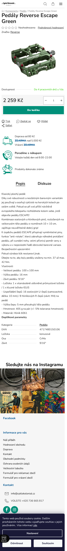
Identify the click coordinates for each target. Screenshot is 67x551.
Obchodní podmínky (14, 459)
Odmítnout (16, 543)
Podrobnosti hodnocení (51, 27)
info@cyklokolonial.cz (23, 493)
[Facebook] (6, 509)
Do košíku (33, 110)
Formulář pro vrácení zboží (18, 478)
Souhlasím (48, 543)
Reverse (15, 32)
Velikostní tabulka (13, 468)
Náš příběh (9, 440)
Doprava (7, 449)
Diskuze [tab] (44, 183)
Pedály (44, 325)
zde (35, 525)
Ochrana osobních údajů (16, 463)
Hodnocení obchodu (14, 444)
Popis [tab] (20, 183)
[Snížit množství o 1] (45, 100)
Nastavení (32, 533)
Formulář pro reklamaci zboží (19, 473)
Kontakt (7, 454)
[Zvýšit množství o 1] (61, 100)
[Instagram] (14, 509)
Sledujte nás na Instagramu (34, 364)
